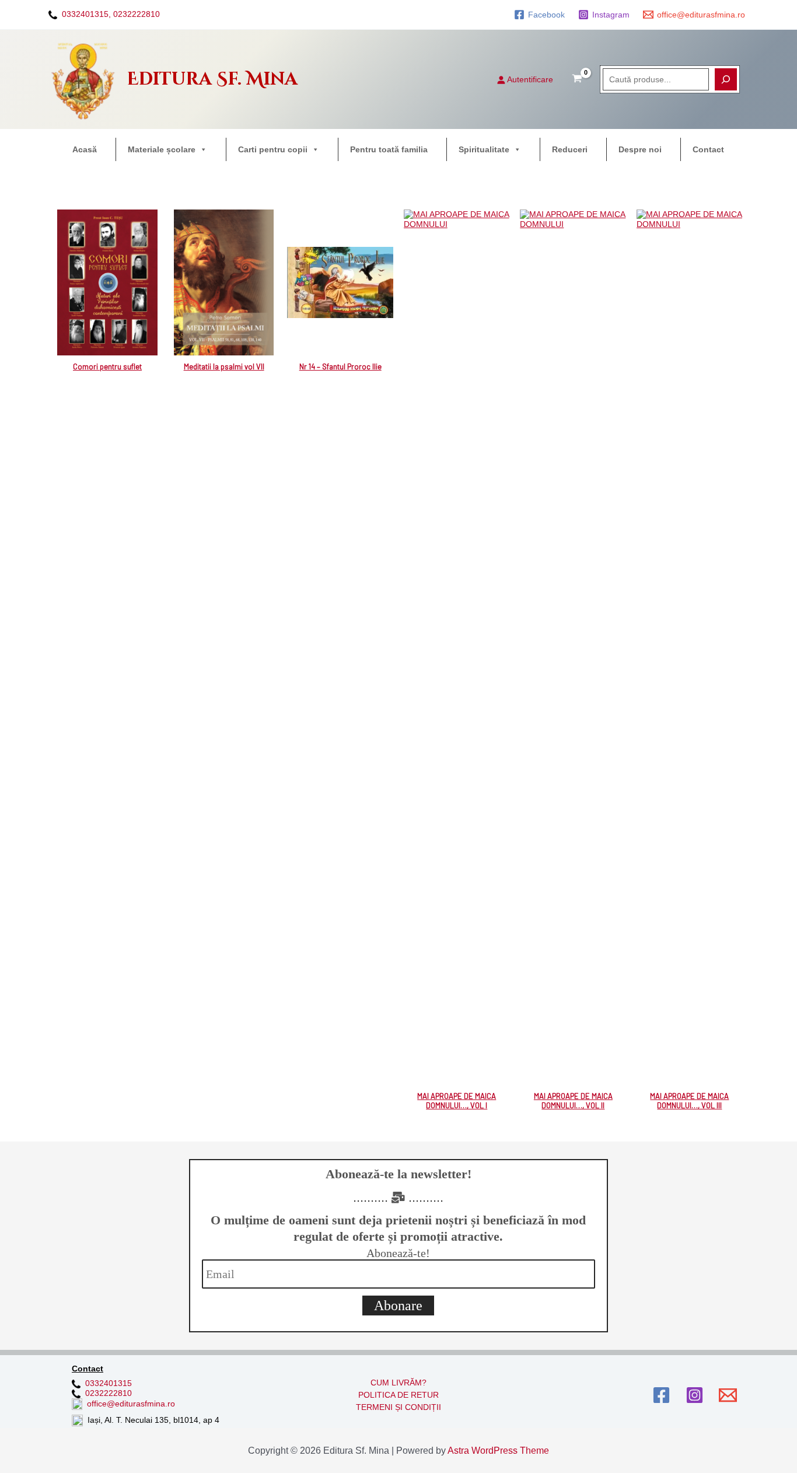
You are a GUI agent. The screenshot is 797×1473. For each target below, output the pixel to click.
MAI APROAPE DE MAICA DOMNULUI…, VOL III (689, 1101)
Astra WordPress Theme (498, 1450)
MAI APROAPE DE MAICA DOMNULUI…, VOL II (573, 1101)
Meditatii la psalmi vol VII (224, 366)
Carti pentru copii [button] (272, 149)
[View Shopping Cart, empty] (577, 79)
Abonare (398, 1305)
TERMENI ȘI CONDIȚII (398, 1407)
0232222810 (136, 14)
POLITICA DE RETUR (398, 1394)
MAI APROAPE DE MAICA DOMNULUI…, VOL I (456, 1101)
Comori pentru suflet (107, 366)
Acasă (84, 149)
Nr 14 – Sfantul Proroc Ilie (340, 366)
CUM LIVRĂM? (398, 1382)
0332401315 (108, 1383)
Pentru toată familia (389, 149)
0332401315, (86, 14)
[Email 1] (728, 1395)
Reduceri (570, 149)
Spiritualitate (484, 149)
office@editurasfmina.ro (131, 1403)
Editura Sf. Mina (212, 79)
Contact (708, 149)
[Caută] (726, 79)
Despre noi (640, 149)
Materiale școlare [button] (161, 149)
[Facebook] (661, 1395)
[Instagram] (695, 1395)
